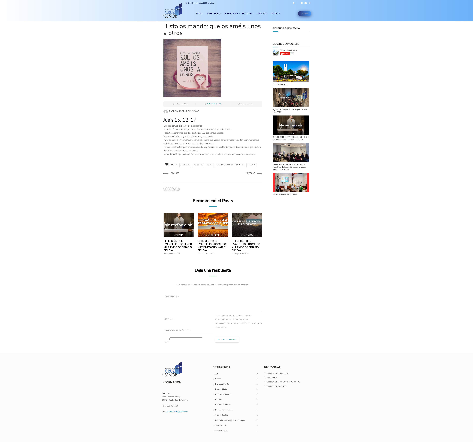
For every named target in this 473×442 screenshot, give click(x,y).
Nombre (169, 319)
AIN (216, 373)
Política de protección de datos (283, 382)
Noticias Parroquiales (223, 410)
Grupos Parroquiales (223, 394)
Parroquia (213, 13)
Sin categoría (220, 425)
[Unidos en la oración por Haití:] (291, 182)
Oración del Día (221, 415)
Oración (262, 13)
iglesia (209, 165)
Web (166, 342)
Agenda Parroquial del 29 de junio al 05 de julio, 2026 (291, 110)
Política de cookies (276, 386)
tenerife (251, 165)
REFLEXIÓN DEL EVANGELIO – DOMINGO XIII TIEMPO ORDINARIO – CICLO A (179, 245)
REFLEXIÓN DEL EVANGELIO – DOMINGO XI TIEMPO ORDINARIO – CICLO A (246, 245)
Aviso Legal (272, 377)
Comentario (171, 296)
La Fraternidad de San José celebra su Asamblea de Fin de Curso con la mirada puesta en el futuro (289, 167)
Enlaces (275, 13)
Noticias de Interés (222, 405)
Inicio (199, 13)
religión (240, 165)
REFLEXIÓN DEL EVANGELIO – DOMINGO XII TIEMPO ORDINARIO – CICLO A (212, 245)
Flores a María (221, 389)
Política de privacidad (277, 373)
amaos (174, 165)
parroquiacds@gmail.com (177, 411)
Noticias (247, 13)
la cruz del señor (224, 165)
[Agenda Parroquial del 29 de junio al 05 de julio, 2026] (291, 97)
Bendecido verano (280, 84)
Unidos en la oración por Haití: (285, 194)
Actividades (231, 13)
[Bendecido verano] (291, 72)
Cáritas (218, 379)
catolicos (185, 165)
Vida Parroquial (221, 430)
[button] (293, 3)
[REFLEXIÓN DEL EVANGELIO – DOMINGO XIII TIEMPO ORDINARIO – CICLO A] (291, 125)
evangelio (198, 165)
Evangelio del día (214, 104)
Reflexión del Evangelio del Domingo (230, 420)
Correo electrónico (177, 330)
